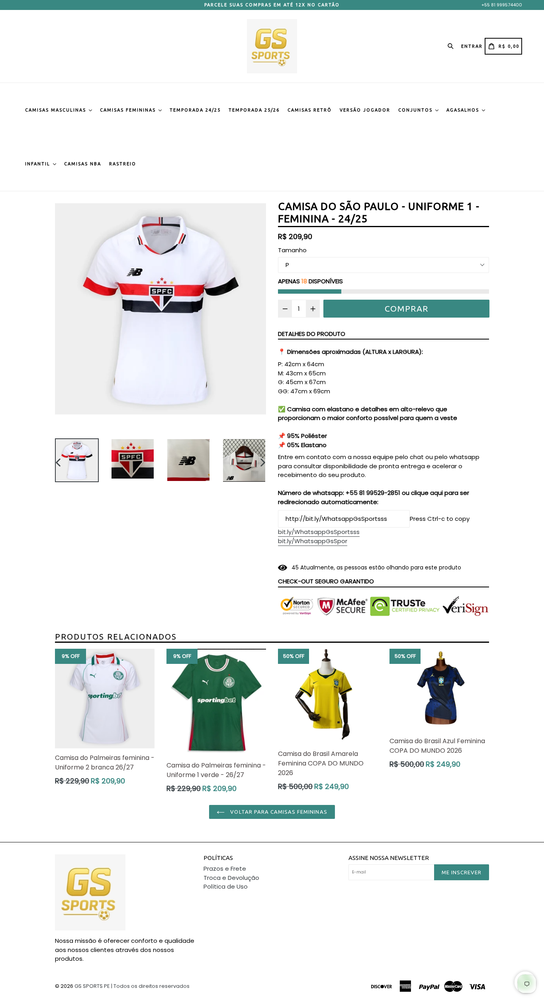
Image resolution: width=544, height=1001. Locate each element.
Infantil (38, 163)
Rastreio (122, 163)
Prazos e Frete (225, 868)
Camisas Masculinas (56, 110)
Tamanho (292, 250)
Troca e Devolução (231, 877)
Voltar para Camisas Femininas (278, 812)
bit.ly (319, 532)
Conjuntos (416, 110)
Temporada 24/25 (195, 110)
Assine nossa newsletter (388, 857)
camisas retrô (310, 110)
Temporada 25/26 (254, 110)
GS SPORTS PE (92, 986)
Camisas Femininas (129, 110)
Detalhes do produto (311, 334)
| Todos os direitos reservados (150, 986)
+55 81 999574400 (501, 5)
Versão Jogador (365, 110)
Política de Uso (226, 886)
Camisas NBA (82, 163)
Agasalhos (463, 110)
